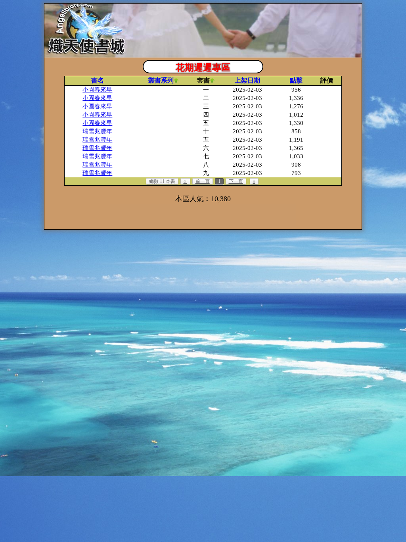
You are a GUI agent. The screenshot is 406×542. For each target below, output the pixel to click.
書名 (97, 80)
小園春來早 (97, 89)
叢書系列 (161, 80)
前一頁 (202, 181)
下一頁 (236, 181)
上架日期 (247, 80)
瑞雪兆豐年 (97, 131)
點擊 (296, 80)
